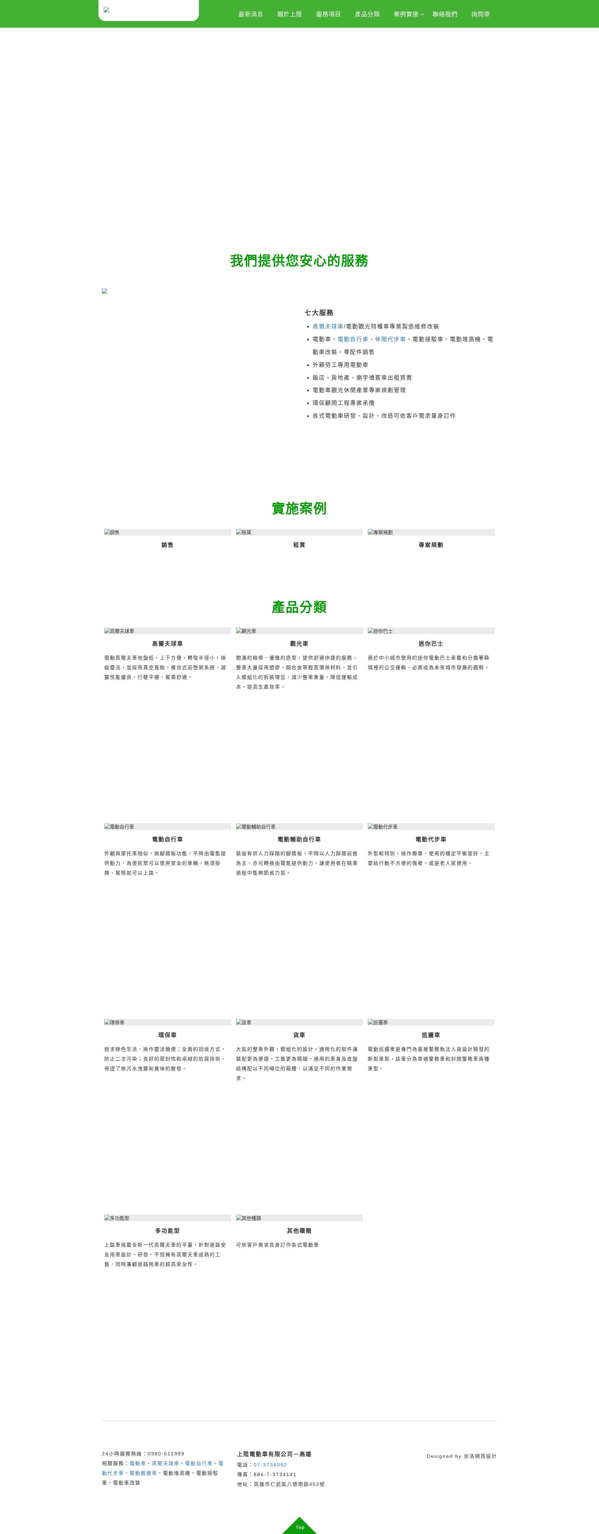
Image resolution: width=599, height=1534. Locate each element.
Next (594, 130)
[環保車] (167, 1022)
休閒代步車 (390, 339)
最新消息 (250, 14)
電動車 (138, 1463)
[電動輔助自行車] (299, 827)
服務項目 (328, 14)
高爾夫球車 (328, 326)
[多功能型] (167, 1218)
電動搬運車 (143, 1473)
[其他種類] (299, 1218)
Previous (5, 130)
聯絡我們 (445, 14)
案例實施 (406, 14)
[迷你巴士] (431, 631)
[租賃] (299, 532)
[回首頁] (148, 10)
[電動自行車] (167, 827)
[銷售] (167, 532)
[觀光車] (299, 631)
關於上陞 (289, 14)
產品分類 (367, 14)
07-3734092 (270, 1465)
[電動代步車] (431, 827)
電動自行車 (353, 339)
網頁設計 (486, 1456)
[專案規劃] (431, 532)
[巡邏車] (431, 1022)
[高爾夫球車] (167, 631)
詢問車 (480, 14)
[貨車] (299, 1022)
